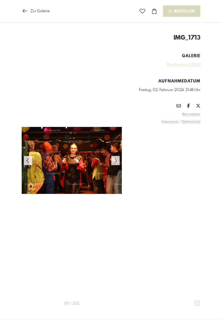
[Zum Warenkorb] (154, 11)
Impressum (170, 121)
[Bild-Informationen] (197, 303)
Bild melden (191, 114)
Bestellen (184, 11)
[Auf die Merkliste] (142, 11)
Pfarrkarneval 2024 (183, 65)
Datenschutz (191, 121)
